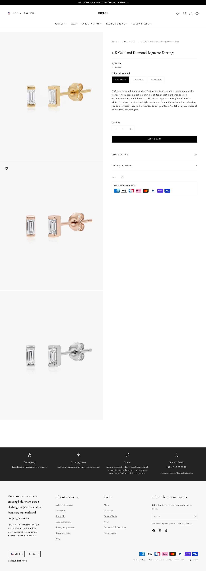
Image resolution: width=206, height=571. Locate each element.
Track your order (63, 533)
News (106, 521)
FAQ (58, 538)
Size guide (60, 516)
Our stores (108, 510)
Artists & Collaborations (115, 527)
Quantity (116, 122)
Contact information (175, 560)
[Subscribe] (194, 516)
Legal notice (193, 560)
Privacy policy (139, 560)
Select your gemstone (65, 527)
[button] (184, 13)
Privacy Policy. (185, 523)
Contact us (61, 510)
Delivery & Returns (64, 505)
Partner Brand (110, 533)
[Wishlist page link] (177, 13)
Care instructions (63, 521)
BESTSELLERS (129, 41)
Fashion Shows (110, 516)
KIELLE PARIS (21, 561)
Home (114, 41)
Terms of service (156, 560)
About (106, 505)
